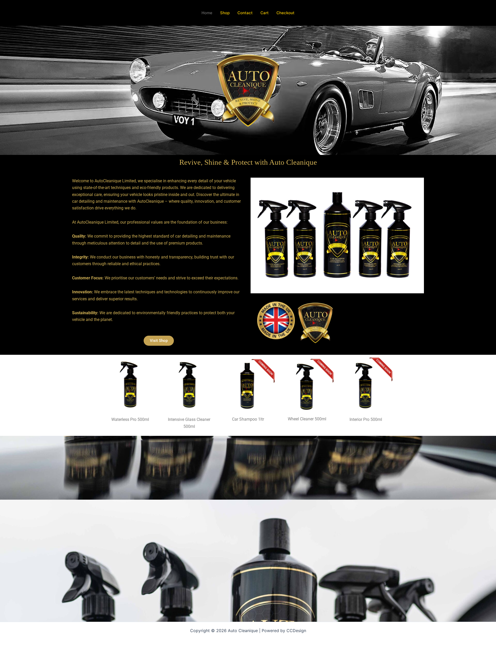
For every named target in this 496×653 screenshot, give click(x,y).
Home (207, 12)
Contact (245, 12)
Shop (225, 12)
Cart (264, 12)
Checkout (285, 12)
